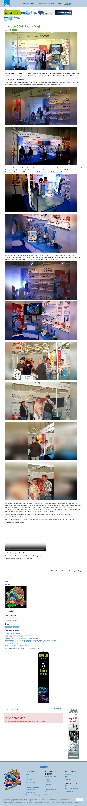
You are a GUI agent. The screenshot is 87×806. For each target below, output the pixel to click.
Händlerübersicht (30, 790)
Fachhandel (42, 3)
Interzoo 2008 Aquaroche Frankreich (15, 637)
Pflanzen (47, 787)
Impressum (69, 786)
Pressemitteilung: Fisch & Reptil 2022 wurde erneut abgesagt (21, 638)
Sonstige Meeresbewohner (52, 789)
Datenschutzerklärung (72, 788)
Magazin (34, 3)
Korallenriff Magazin (30, 782)
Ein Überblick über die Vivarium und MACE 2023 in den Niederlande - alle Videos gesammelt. (30, 642)
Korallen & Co (49, 782)
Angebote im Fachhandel (32, 787)
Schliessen (79, 800)
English (27, 777)
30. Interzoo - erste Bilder (12, 643)
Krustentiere (48, 784)
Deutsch (27, 774)
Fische (47, 779)
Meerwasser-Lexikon (50, 776)
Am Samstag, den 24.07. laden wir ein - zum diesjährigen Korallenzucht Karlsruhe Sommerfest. (30, 640)
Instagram (69, 779)
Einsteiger (51, 3)
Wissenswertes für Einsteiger (33, 795)
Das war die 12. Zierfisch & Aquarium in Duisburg (18, 645)
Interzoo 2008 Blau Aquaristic (13, 647)
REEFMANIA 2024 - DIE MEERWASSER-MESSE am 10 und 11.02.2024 (24, 648)
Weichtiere (48, 797)
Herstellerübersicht (30, 792)
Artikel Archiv (28, 779)
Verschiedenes (49, 794)
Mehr (58, 3)
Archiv (26, 3)
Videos (27, 784)
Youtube (68, 774)
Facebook (68, 777)
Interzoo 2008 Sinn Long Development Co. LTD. (18, 635)
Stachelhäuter (49, 792)
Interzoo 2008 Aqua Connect (12, 633)
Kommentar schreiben (11, 620)
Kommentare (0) (9, 618)
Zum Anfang (59, 708)
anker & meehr (70, 791)
